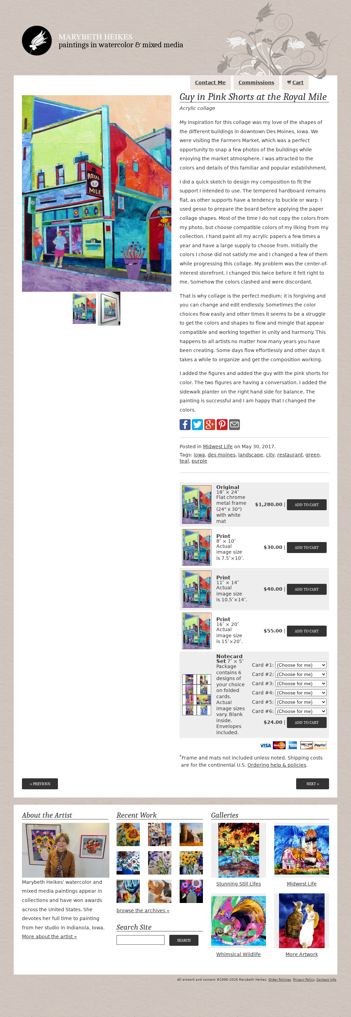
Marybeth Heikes (96, 36)
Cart (298, 82)
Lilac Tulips (159, 863)
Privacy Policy (303, 979)
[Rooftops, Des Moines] (189, 679)
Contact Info (326, 979)
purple (199, 461)
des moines (221, 454)
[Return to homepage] (37, 40)
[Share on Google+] (209, 424)
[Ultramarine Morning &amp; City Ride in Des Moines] (189, 699)
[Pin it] (222, 424)
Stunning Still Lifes (238, 884)
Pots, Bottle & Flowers (191, 863)
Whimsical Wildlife (238, 954)
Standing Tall (128, 834)
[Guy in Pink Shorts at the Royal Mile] (204, 689)
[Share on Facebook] (185, 424)
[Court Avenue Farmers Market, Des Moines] (204, 699)
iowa (199, 454)
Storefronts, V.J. (159, 834)
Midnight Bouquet (191, 891)
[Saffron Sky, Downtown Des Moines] (204, 710)
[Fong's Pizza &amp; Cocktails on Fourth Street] (189, 710)
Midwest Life (218, 446)
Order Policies (279, 979)
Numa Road (191, 834)
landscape (250, 454)
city (270, 454)
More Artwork (302, 954)
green (312, 454)
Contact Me (210, 82)
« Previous (40, 783)
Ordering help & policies (276, 765)
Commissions (256, 82)
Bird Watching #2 (159, 891)
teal (184, 461)
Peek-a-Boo (128, 891)
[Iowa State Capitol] (189, 689)
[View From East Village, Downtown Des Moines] (204, 679)
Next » (312, 783)
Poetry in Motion (128, 863)
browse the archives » (143, 910)
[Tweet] (197, 424)
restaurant (290, 454)
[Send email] (234, 424)
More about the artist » (49, 936)
